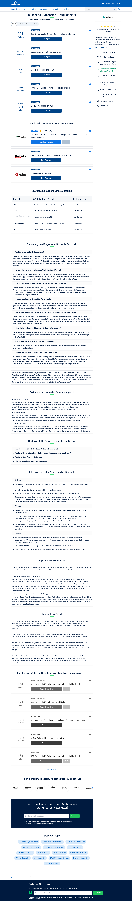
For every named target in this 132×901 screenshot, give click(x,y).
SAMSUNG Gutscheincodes (59, 858)
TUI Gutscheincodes (22, 858)
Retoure (18, 533)
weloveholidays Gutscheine (28, 842)
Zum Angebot (46, 39)
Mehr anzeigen (52, 769)
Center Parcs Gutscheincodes (52, 842)
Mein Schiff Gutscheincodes (54, 847)
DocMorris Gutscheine (80, 858)
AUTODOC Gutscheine (25, 853)
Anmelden (74, 816)
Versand (18, 506)
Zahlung (18, 480)
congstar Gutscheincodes (31, 847)
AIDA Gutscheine (43, 853)
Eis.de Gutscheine (59, 853)
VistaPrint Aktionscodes (78, 853)
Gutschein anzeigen (46, 142)
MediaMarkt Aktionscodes (76, 842)
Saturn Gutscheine (52, 863)
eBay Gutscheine (39, 858)
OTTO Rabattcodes (74, 847)
